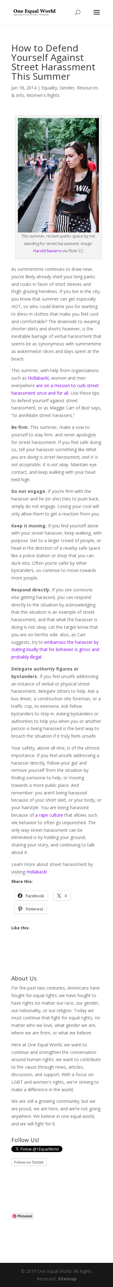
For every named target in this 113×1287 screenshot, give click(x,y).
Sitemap (67, 1279)
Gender (67, 88)
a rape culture (49, 815)
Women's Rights (43, 95)
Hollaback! (36, 872)
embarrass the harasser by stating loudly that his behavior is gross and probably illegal (55, 649)
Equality (49, 88)
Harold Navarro (47, 251)
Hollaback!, (39, 378)
